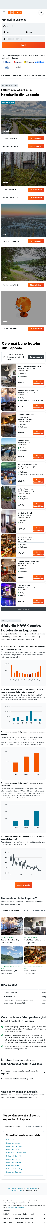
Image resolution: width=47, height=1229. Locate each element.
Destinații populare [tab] (12, 1126)
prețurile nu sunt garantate (16, 1207)
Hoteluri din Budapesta (14, 1162)
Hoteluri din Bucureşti (14, 1172)
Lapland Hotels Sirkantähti (29, 561)
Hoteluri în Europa (31, 1188)
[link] (24, 885)
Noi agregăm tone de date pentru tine (18, 1218)
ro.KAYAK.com (11, 1188)
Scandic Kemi (23, 440)
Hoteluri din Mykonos (13, 1140)
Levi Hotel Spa (24, 585)
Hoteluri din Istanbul (13, 1143)
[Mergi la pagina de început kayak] (15, 12)
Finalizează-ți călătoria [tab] (33, 1126)
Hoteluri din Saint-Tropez (15, 1169)
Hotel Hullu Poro (24, 537)
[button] (3, 12)
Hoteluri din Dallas (12, 1149)
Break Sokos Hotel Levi (27, 465)
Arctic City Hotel (25, 513)
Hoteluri (20, 1188)
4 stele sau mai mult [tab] (11, 911)
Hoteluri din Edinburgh (14, 1146)
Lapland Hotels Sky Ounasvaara (26, 416)
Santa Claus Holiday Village (29, 366)
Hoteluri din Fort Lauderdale (16, 1153)
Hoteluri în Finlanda (16, 1190)
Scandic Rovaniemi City (28, 390)
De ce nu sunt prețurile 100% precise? (18, 1222)
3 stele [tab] (25, 911)
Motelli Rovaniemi (25, 489)
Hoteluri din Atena (12, 1166)
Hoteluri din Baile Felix (14, 1156)
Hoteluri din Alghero (13, 1159)
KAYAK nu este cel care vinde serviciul (18, 1214)
